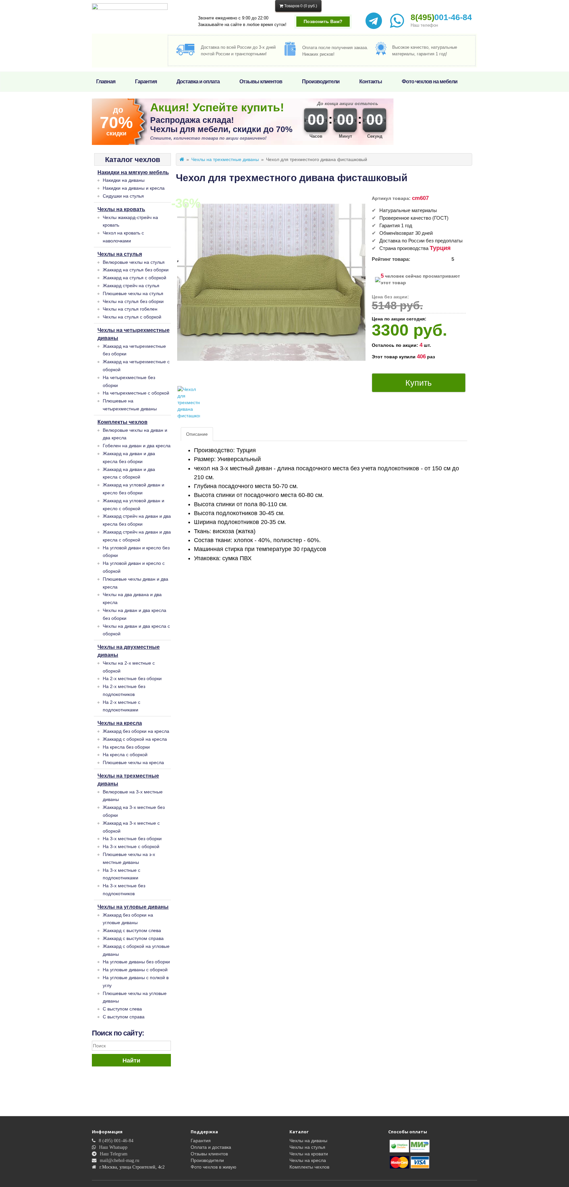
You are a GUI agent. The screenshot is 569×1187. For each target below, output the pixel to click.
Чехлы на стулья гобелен (130, 309)
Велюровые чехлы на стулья (134, 262)
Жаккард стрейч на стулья (131, 285)
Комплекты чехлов (122, 422)
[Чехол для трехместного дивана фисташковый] (189, 402)
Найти (131, 1060)
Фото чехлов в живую (213, 1167)
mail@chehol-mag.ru (119, 1160)
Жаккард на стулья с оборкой (134, 277)
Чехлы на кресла (119, 723)
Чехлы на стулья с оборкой (132, 316)
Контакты (370, 81)
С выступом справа (124, 1016)
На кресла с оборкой (125, 754)
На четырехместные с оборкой (136, 393)
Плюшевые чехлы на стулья (133, 293)
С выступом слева (122, 1008)
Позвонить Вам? (323, 21)
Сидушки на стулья (123, 196)
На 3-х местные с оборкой (131, 846)
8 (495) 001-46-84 (116, 1140)
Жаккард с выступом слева (132, 930)
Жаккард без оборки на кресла (136, 731)
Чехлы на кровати (308, 1153)
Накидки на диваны (124, 180)
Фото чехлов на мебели (429, 81)
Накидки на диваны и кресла (134, 188)
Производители (320, 81)
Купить (418, 382)
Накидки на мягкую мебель (133, 172)
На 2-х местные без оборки (132, 678)
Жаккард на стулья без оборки (136, 269)
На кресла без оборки (126, 747)
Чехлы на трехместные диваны (225, 159)
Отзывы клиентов (260, 81)
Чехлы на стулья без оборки (133, 301)
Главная (105, 81)
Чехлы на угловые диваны (133, 907)
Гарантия (146, 81)
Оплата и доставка (211, 1147)
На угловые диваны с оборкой (135, 969)
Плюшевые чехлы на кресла (133, 762)
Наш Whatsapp (113, 1147)
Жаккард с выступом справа (133, 938)
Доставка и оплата (198, 81)
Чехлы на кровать (121, 209)
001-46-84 (441, 17)
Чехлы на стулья (119, 254)
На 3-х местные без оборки (132, 838)
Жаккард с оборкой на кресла (135, 739)
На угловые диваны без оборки (136, 961)
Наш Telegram (113, 1153)
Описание (197, 434)
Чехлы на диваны (308, 1140)
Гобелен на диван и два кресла (137, 445)
